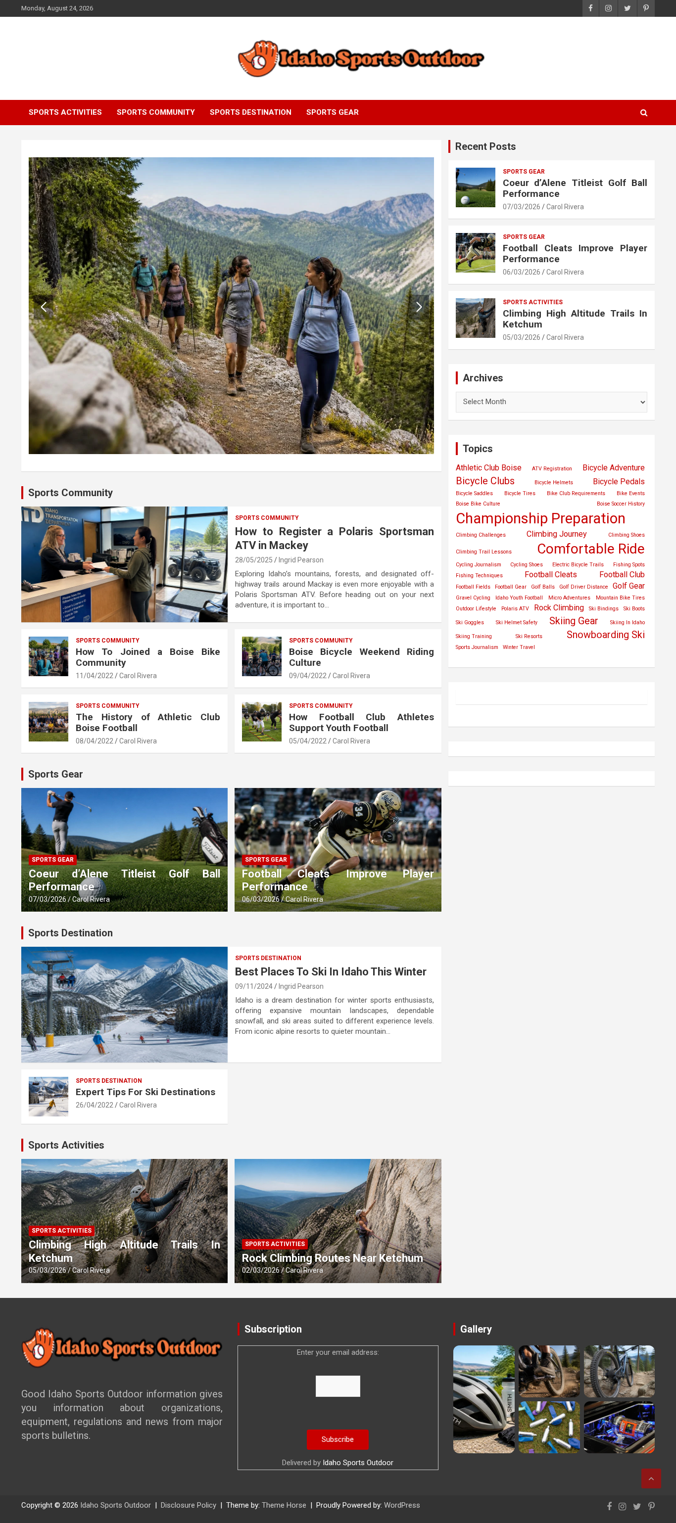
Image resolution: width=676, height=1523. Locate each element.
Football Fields (473, 587)
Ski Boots (634, 608)
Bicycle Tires (519, 493)
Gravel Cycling (473, 598)
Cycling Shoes (526, 564)
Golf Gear (629, 586)
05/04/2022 (308, 741)
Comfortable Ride (591, 549)
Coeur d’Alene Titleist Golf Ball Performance (575, 188)
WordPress (402, 1505)
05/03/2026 (47, 1270)
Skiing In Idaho (627, 622)
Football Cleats (551, 574)
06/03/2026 (261, 899)
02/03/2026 (261, 1270)
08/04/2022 (94, 741)
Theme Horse (284, 1505)
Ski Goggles (470, 622)
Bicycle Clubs (485, 481)
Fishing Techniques (479, 575)
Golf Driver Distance (583, 587)
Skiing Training (474, 636)
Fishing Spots (629, 564)
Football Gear (511, 587)
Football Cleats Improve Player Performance (575, 253)
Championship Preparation (541, 518)
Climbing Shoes (626, 535)
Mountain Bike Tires (620, 598)
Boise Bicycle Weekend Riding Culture (361, 657)
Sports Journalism (477, 647)
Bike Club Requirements (576, 493)
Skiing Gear (573, 621)
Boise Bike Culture (478, 504)
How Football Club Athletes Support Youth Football (361, 722)
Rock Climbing (559, 607)
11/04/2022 (94, 676)
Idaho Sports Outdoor (358, 1462)
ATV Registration (552, 468)
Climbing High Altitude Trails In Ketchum (575, 319)
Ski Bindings (604, 608)
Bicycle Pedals (619, 481)
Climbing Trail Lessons (484, 552)
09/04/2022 (308, 676)
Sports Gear (332, 112)
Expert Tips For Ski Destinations (145, 1092)
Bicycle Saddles (474, 493)
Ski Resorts (529, 636)
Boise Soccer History (621, 504)
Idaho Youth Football (519, 598)
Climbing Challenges (481, 535)
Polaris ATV (515, 608)
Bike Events (631, 493)
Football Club (622, 574)
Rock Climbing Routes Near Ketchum (332, 1258)
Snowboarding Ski (606, 635)
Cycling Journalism (478, 564)
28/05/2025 (254, 560)
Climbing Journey (557, 534)
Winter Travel (519, 647)
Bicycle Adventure (613, 467)
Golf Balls (543, 587)
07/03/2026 (47, 899)
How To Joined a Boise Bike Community (148, 657)
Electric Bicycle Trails (578, 564)
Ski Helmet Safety (516, 622)
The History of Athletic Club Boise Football (148, 722)
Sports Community (156, 112)
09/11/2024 (254, 986)
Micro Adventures (569, 598)
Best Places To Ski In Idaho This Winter (331, 972)
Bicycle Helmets (553, 482)
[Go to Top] (651, 1478)
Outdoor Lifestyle (476, 608)
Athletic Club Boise (489, 467)
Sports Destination (250, 112)
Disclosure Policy (188, 1505)
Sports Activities (65, 112)
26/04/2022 (94, 1105)
